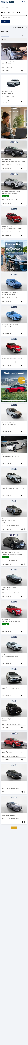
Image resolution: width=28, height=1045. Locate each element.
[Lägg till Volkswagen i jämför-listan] (22, 463)
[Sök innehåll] (24, 2)
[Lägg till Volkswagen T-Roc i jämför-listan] (22, 168)
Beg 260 (23, 35)
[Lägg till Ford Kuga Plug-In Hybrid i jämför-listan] (22, 727)
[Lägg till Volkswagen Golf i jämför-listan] (22, 695)
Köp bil (3, 7)
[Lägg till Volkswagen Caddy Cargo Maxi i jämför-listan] (22, 301)
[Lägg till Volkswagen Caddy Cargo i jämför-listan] (22, 431)
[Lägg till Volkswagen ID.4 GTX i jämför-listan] (22, 631)
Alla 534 (5, 35)
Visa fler (14, 828)
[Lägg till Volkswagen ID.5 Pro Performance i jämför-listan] (22, 564)
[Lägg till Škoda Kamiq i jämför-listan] (22, 529)
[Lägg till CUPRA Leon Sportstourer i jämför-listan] (22, 821)
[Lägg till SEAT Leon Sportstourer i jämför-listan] (22, 663)
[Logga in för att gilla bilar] (24, 70)
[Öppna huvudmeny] (26, 2)
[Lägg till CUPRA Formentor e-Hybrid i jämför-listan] (22, 596)
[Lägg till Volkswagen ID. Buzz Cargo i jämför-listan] (22, 70)
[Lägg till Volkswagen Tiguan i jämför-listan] (22, 101)
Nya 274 (14, 35)
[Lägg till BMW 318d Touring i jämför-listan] (22, 235)
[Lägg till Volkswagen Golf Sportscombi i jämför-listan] (22, 333)
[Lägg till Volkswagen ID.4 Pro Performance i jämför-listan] (22, 203)
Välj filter (6, 21)
